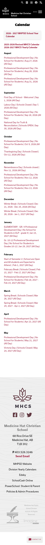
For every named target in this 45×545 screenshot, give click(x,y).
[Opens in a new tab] (13, 522)
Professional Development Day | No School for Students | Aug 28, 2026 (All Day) (21, 71)
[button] (22, 2)
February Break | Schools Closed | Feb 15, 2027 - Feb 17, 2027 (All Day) (22, 271)
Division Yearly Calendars (22, 469)
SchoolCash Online (22, 480)
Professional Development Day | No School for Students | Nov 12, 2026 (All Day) (21, 177)
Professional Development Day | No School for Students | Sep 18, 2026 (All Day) (22, 115)
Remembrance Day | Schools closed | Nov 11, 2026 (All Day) (21, 168)
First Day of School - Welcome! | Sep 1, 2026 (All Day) (21, 99)
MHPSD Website (22, 463)
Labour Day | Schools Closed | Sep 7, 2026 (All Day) (21, 106)
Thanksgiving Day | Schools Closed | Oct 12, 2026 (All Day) (21, 153)
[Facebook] (15, 416)
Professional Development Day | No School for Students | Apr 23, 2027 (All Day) (22, 321)
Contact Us (34, 539)
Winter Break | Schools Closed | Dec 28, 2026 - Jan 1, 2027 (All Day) (21, 212)
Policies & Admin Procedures (22, 491)
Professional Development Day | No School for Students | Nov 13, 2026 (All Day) (21, 188)
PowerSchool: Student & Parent (22, 486)
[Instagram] (22, 416)
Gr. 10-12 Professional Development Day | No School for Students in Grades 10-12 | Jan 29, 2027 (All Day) (22, 243)
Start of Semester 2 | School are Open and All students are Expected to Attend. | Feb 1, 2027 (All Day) (22, 262)
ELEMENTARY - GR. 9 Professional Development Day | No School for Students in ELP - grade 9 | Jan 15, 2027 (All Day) (20, 231)
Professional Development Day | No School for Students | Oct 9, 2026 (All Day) (22, 144)
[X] (29, 416)
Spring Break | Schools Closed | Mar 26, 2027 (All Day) (21, 297)
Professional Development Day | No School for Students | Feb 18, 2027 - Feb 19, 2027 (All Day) (21, 280)
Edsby (22, 475)
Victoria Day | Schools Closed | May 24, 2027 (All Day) (21, 349)
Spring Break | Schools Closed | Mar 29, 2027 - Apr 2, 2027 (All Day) (21, 304)
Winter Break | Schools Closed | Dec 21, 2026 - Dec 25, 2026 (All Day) (21, 205)
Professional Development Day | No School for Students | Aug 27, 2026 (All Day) (21, 61)
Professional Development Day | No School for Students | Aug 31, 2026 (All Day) (21, 81)
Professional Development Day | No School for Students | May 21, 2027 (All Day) (21, 340)
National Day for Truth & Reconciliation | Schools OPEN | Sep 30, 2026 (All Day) (21, 125)
